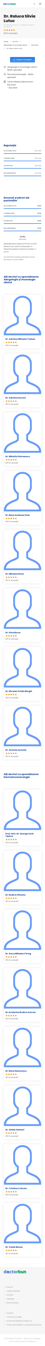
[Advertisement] (22, 116)
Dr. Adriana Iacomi (15, 397)
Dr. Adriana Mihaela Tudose (20, 339)
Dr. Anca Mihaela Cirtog (18, 953)
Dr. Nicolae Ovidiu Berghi (18, 691)
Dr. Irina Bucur (13, 632)
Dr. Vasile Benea (14, 1247)
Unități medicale (13, 1291)
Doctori (10, 1287)
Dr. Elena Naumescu (16, 1070)
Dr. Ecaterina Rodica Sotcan (20, 1012)
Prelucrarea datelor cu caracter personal (24, 1325)
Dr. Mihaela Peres (14, 573)
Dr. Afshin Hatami (14, 1129)
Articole (10, 1295)
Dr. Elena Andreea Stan (17, 515)
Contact (10, 1313)
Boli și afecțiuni (12, 1303)
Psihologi (10, 1299)
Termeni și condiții (14, 1317)
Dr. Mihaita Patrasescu (17, 456)
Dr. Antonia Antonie (15, 750)
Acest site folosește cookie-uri (19, 1321)
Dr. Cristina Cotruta (16, 1188)
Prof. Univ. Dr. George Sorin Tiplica (19, 835)
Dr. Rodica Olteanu (15, 894)
